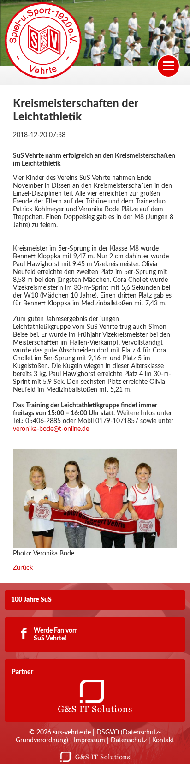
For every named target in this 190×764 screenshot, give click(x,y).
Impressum (89, 740)
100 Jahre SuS (31, 600)
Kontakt (163, 740)
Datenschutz (129, 740)
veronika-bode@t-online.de (51, 429)
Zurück (23, 568)
